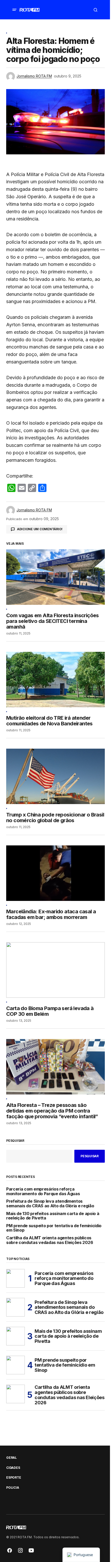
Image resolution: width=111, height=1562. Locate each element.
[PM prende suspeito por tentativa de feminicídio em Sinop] (15, 1365)
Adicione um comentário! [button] (39, 529)
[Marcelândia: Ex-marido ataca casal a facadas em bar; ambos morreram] (55, 873)
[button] (14, 10)
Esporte (13, 1477)
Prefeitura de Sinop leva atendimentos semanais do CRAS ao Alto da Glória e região (50, 1203)
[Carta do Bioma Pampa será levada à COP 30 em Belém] (55, 970)
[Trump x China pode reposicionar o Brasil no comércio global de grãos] (55, 776)
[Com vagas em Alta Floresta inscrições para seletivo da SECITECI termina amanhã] (55, 577)
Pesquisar (15, 1141)
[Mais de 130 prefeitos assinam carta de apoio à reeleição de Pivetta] (15, 1336)
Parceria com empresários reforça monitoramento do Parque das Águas (43, 1191)
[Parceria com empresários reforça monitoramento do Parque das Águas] (15, 1278)
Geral (11, 1458)
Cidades (13, 1468)
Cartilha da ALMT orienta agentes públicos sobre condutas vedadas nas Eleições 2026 (49, 1240)
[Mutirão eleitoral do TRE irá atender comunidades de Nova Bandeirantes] (55, 679)
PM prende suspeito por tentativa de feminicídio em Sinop (53, 1228)
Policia (12, 1487)
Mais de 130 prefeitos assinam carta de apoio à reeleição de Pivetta (52, 1215)
